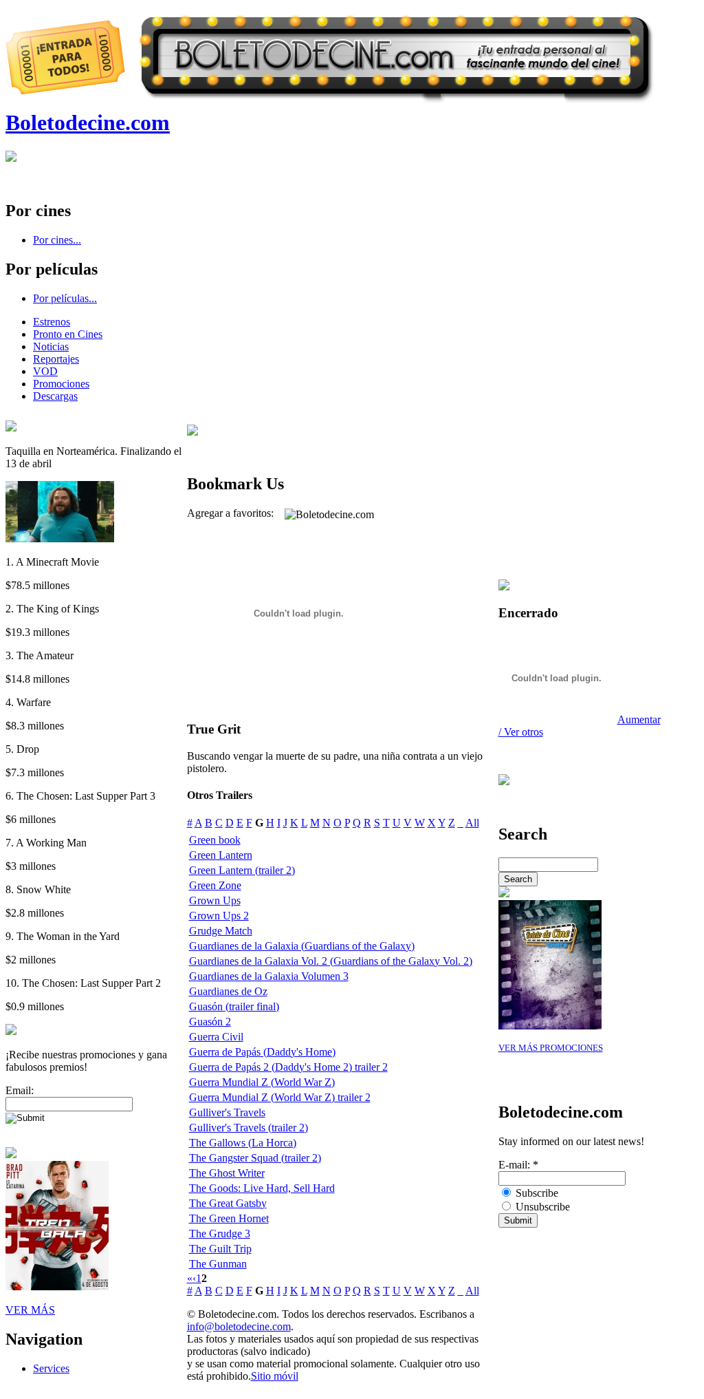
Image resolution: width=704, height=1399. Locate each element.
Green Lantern (220, 855)
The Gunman (218, 1264)
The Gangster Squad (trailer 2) (255, 1158)
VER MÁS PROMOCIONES (550, 1048)
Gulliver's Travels (227, 1112)
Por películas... (65, 298)
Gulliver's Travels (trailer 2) (248, 1127)
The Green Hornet (229, 1218)
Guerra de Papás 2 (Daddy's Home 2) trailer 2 (288, 1067)
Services (51, 1368)
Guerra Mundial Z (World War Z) (262, 1082)
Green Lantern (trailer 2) (242, 870)
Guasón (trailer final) (234, 1006)
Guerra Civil (216, 1037)
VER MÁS (30, 1310)
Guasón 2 (210, 1021)
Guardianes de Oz (228, 991)
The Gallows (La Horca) (242, 1143)
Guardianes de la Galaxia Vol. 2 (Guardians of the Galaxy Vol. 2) (330, 961)
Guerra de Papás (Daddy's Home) (262, 1052)
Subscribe (535, 1193)
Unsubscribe (541, 1207)
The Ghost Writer (227, 1173)
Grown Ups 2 (219, 915)
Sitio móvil (274, 1376)
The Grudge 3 (219, 1233)
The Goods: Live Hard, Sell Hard (262, 1188)
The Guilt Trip (220, 1248)
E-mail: (518, 1165)
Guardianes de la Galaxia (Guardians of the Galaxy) (302, 946)
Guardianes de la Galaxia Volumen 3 (269, 976)
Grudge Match (220, 931)
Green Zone (215, 885)
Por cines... (57, 240)
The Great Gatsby (228, 1203)
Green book (215, 840)
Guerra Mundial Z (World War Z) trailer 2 (280, 1097)
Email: (20, 1090)
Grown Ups (215, 900)
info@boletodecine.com (239, 1326)
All (472, 823)
